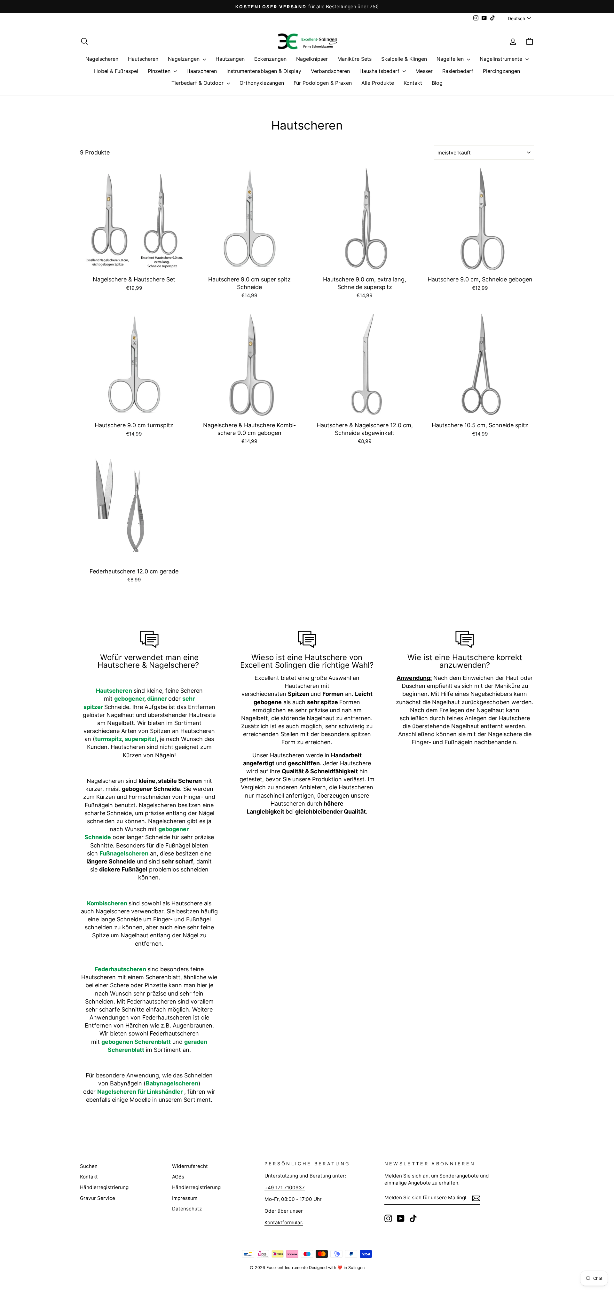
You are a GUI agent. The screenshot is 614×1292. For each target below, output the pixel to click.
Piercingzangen (501, 71)
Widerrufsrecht (190, 1166)
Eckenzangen (270, 59)
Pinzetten (160, 71)
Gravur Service (97, 1198)
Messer (424, 71)
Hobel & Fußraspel (116, 71)
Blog (437, 83)
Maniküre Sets (354, 59)
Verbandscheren (330, 71)
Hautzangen (230, 59)
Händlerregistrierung (104, 1187)
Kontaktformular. (283, 1222)
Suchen (89, 1166)
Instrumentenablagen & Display (263, 71)
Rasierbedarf (457, 71)
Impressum (184, 1198)
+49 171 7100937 (284, 1188)
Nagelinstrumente (502, 59)
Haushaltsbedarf (380, 71)
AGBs (178, 1177)
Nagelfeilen (451, 59)
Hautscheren (143, 59)
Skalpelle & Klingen (404, 59)
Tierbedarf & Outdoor (198, 83)
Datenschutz (187, 1209)
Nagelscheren (101, 59)
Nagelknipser (312, 59)
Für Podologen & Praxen (323, 83)
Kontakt (413, 83)
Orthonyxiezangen (262, 83)
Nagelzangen (184, 59)
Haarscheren (201, 71)
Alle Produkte (377, 83)
